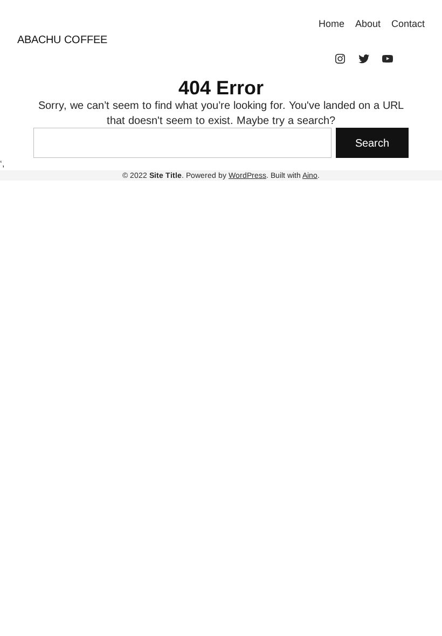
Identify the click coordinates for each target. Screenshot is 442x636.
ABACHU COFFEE (62, 39)
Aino (309, 175)
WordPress (247, 175)
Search (372, 143)
